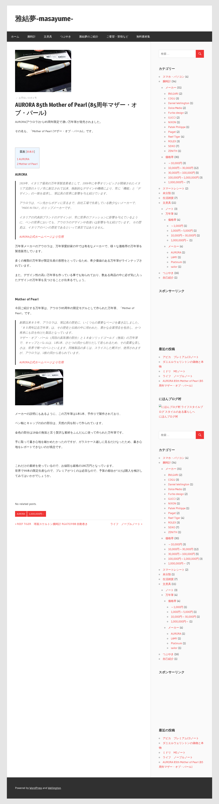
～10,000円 (175, 163)
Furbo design (176, 112)
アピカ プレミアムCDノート (181, 357)
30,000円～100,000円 (181, 172)
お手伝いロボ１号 (28, 97)
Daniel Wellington (178, 103)
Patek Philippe (176, 127)
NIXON (172, 122)
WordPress (35, 788)
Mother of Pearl (27, 164)
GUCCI (172, 117)
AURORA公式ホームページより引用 (41, 236)
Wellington (54, 788)
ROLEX (172, 141)
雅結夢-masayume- (44, 18)
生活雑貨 (168, 198)
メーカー (170, 87)
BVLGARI (173, 93)
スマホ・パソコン (174, 76)
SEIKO (171, 146)
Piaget (172, 131)
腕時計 (31, 36)
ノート (169, 208)
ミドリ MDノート (174, 371)
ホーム (15, 36)
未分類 (167, 193)
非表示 (30, 151)
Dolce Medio (175, 108)
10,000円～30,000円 (180, 168)
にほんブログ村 (168, 416)
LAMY (174, 257)
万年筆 (169, 213)
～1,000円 (177, 225)
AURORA (23, 159)
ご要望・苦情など (117, 36)
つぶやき (65, 36)
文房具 (48, 36)
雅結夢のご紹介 (88, 36)
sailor (174, 266)
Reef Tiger (174, 136)
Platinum (176, 262)
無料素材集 (143, 36)
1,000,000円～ (36, 513)
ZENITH (172, 151)
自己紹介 (168, 277)
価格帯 (169, 157)
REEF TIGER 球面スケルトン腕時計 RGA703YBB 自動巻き (52, 524)
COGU (171, 98)
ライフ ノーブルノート (125, 524)
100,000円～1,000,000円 (183, 177)
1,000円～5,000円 (182, 230)
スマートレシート (174, 188)
